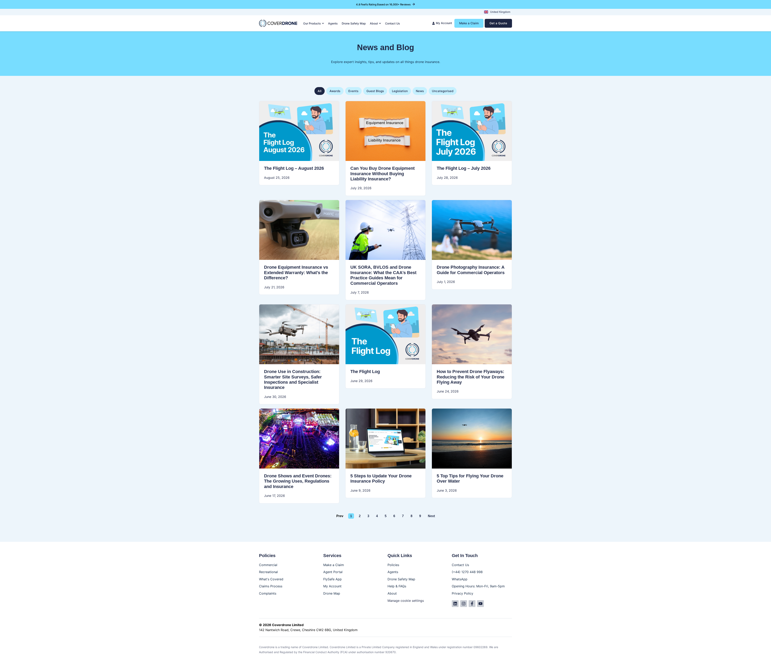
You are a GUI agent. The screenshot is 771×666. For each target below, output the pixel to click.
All (319, 91)
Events (353, 91)
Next (431, 516)
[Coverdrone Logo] (278, 23)
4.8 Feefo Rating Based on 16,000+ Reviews (383, 4)
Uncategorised (442, 91)
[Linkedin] (455, 603)
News (420, 91)
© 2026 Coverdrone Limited (281, 625)
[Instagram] (463, 603)
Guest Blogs (375, 91)
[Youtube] (480, 603)
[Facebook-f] (472, 603)
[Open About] (380, 23)
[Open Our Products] (323, 23)
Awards (334, 91)
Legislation (400, 91)
